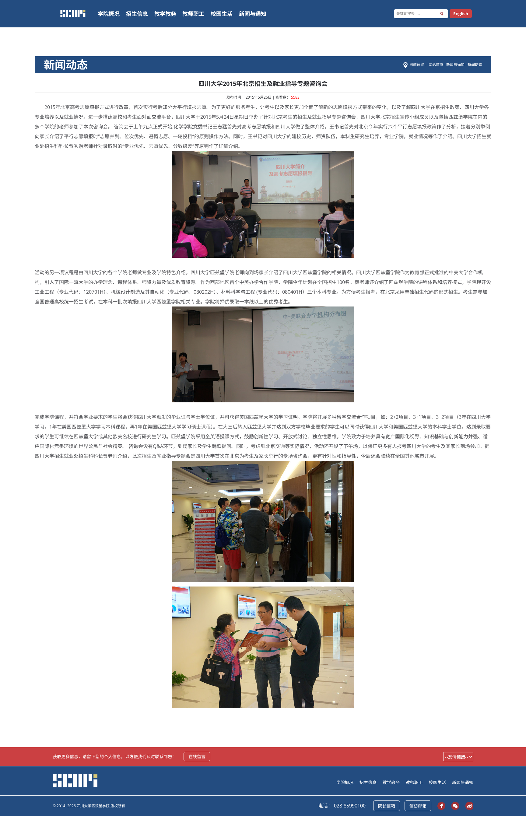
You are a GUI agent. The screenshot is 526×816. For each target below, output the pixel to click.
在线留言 (196, 756)
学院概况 (109, 13)
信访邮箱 (417, 806)
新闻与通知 (252, 13)
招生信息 (137, 13)
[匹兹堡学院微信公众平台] (453, 806)
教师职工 (193, 13)
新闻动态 (475, 64)
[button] (442, 13)
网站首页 (436, 64)
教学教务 (165, 13)
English (460, 13)
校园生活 (222, 13)
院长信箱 (386, 806)
